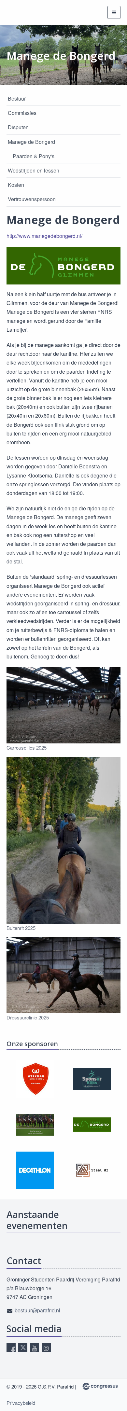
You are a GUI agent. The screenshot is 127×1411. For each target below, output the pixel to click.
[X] (22, 1347)
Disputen (18, 127)
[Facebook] (11, 1347)
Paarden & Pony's (33, 156)
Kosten (16, 184)
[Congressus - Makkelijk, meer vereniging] (100, 1386)
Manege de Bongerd (31, 141)
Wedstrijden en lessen (33, 170)
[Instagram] (46, 1347)
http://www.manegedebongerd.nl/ (44, 236)
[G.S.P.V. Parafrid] (15, 12)
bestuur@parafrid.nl (37, 1310)
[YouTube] (34, 1347)
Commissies (22, 113)
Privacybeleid (21, 1402)
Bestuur (17, 98)
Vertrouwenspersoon (32, 199)
